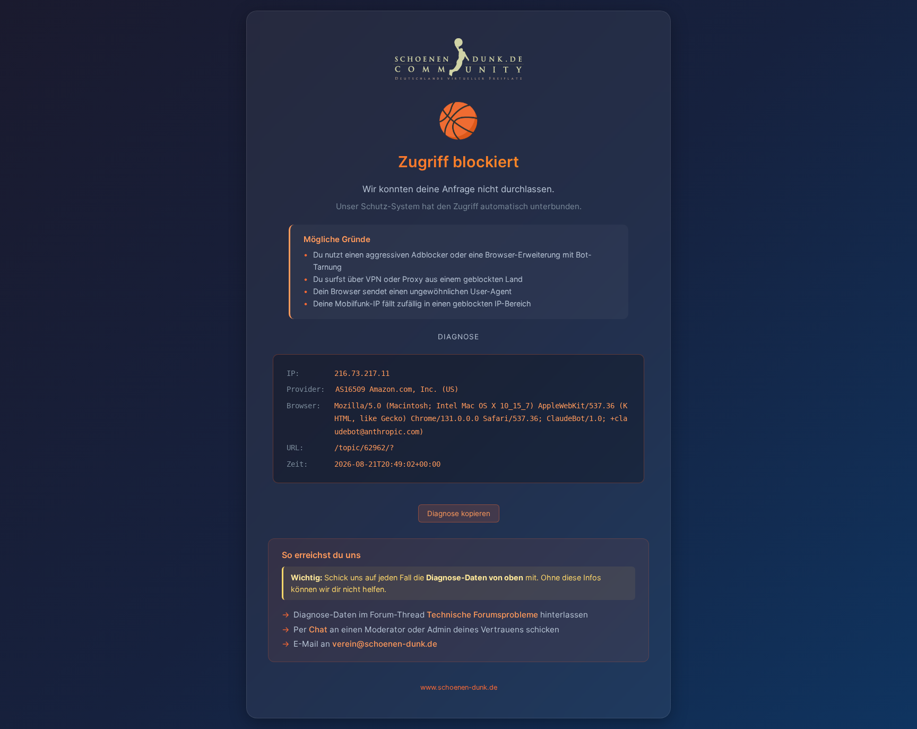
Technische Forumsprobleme (482, 615)
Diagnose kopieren (458, 513)
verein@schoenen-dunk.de (384, 644)
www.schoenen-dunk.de (458, 687)
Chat (318, 629)
